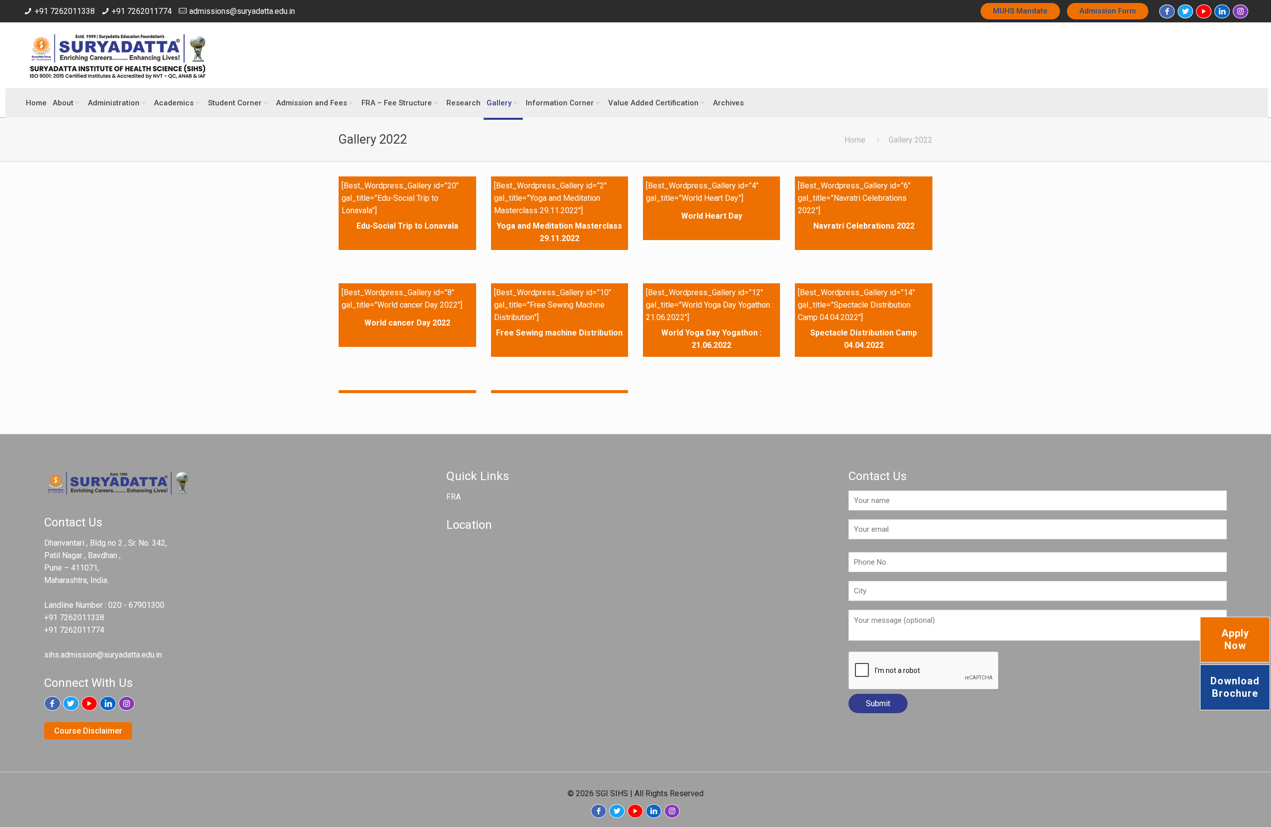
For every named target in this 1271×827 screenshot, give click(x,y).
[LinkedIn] (1222, 11)
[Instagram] (1240, 11)
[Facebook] (1167, 11)
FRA (453, 496)
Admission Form (1107, 10)
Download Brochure (1235, 687)
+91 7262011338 (65, 11)
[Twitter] (1185, 11)
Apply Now (1235, 639)
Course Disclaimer (88, 731)
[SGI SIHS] (117, 55)
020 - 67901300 (136, 605)
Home (855, 140)
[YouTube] (1203, 11)
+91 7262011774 (142, 11)
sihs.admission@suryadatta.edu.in (103, 655)
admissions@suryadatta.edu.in (242, 11)
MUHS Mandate (1020, 10)
